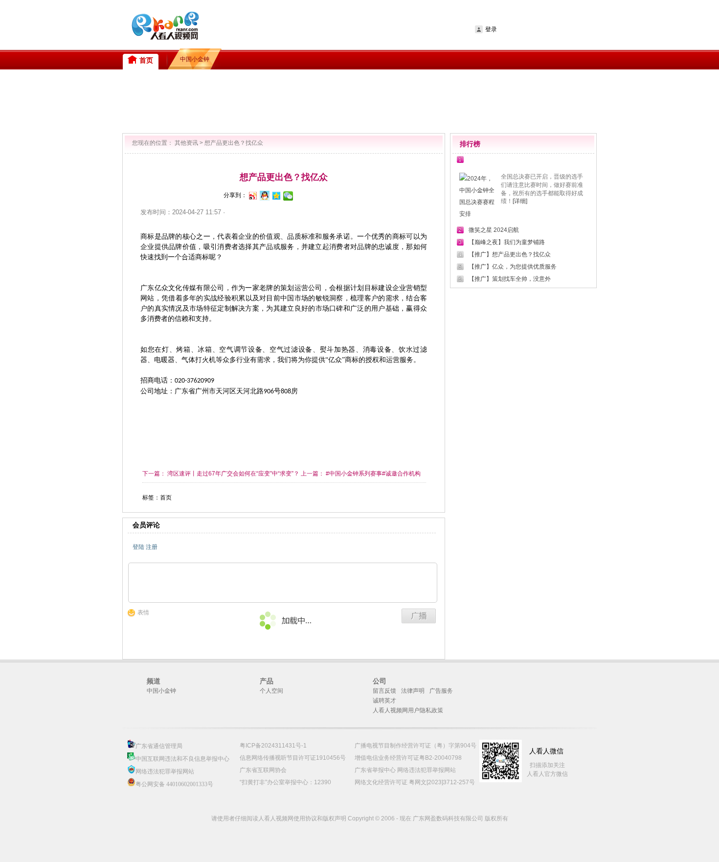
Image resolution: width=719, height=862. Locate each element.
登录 (491, 29)
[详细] (520, 201)
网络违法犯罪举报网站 (164, 771)
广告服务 (441, 690)
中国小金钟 (161, 690)
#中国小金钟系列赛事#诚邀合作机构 (372, 473)
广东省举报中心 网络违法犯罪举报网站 (405, 770)
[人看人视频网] (240, 25)
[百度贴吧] (299, 195)
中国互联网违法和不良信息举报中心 (182, 758)
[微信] (287, 195)
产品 (266, 681)
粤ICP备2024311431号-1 (273, 745)
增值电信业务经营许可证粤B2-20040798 (408, 757)
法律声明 (413, 690)
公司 (379, 681)
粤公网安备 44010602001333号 (174, 784)
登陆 (138, 547)
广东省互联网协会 (263, 770)
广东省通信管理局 (158, 746)
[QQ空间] (275, 195)
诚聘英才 (384, 700)
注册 (151, 547)
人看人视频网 (161, 23)
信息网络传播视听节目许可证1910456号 (293, 757)
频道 (153, 681)
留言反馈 (384, 690)
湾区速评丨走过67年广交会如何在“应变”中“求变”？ (233, 473)
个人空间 (271, 690)
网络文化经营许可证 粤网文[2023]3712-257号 (415, 782)
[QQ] (264, 195)
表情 (143, 612)
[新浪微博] (252, 195)
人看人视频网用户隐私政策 (408, 710)
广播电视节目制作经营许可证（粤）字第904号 (415, 745)
